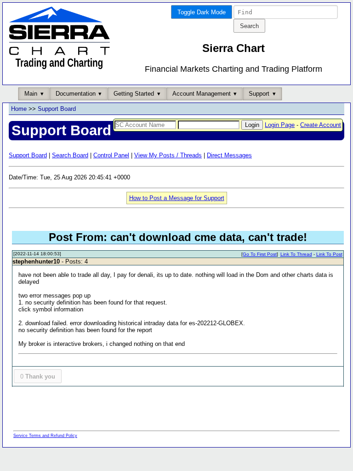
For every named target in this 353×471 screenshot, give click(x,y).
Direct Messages (229, 155)
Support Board (57, 108)
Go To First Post (260, 254)
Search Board (70, 155)
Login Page (280, 124)
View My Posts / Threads (168, 155)
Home (19, 108)
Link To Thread (296, 254)
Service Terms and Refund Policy (45, 435)
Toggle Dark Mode (201, 12)
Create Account (320, 124)
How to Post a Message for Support (176, 198)
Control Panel (111, 155)
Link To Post (329, 254)
